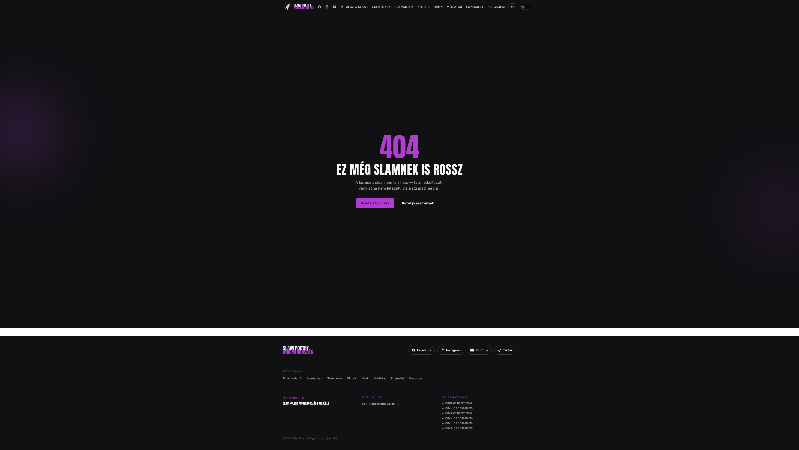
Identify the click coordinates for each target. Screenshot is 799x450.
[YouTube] (334, 6)
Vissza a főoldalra (375, 203)
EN (513, 6)
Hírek (438, 7)
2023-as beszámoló (457, 423)
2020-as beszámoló (457, 408)
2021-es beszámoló (457, 413)
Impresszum (294, 398)
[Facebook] (319, 6)
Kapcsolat (497, 7)
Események (381, 7)
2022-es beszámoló (457, 418)
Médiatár (454, 7)
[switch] (525, 7)
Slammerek (404, 7)
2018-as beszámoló (457, 403)
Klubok (424, 7)
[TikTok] (342, 6)
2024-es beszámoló (457, 428)
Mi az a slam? (356, 7)
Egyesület (474, 7)
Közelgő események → (420, 203)
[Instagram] (327, 6)
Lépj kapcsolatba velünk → (380, 403)
